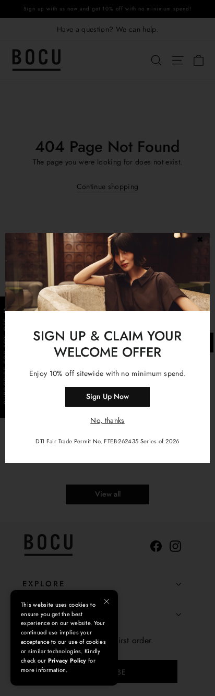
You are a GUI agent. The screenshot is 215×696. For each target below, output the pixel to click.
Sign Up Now (107, 396)
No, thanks (107, 420)
